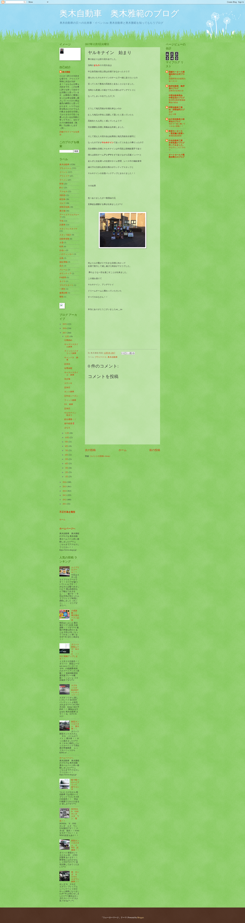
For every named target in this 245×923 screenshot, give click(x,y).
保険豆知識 (64, 207)
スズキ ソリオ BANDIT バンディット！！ (75, 690)
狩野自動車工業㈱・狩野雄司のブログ (177, 109)
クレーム (63, 269)
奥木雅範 (66, 72)
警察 (61, 296)
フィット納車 (70, 400)
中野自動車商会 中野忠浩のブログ (177, 96)
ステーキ (68, 383)
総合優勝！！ (70, 419)
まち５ (67, 427)
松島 (61, 246)
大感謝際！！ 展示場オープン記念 (75, 615)
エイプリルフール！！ (75, 569)
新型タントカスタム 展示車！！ (75, 725)
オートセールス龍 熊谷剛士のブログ (177, 155)
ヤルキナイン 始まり (71, 413)
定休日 (67, 364)
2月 (66, 472)
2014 (65, 490)
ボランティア (65, 273)
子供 (61, 220)
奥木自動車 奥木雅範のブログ (119, 13)
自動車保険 (64, 238)
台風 (61, 258)
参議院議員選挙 (175, 135)
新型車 (62, 199)
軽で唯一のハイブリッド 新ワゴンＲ (75, 784)
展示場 (62, 210)
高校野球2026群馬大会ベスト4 (177, 79)
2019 (65, 324)
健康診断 (63, 292)
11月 (67, 433)
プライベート (101, 357)
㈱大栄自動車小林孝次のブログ (177, 120)
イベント (63, 172)
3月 (66, 467)
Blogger (140, 917)
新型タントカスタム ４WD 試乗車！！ (75, 845)
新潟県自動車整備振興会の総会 (177, 101)
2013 (65, 495)
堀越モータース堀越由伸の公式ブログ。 (177, 74)
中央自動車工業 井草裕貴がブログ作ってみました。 (177, 142)
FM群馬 (62, 277)
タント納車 (69, 391)
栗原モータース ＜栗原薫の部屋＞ (177, 132)
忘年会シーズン (71, 395)
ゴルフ (62, 203)
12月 (67, 336)
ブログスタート (66, 285)
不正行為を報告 (67, 512)
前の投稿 (154, 450)
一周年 (62, 289)
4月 (66, 463)
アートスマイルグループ (69, 215)
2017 (65, 332)
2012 (65, 499)
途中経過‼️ (69, 423)
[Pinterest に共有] (133, 353)
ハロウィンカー (66, 254)
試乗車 (62, 224)
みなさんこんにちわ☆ (177, 148)
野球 (61, 183)
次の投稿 (90, 450)
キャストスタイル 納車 (71, 373)
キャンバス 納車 (71, 358)
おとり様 (172, 114)
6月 (66, 454)
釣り (61, 187)
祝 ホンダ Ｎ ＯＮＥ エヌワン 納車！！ (76, 877)
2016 (65, 482)
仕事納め (68, 340)
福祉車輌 (63, 262)
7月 (66, 450)
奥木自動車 (113, 357)
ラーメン (63, 180)
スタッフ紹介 (65, 234)
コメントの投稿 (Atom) (100, 456)
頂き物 (67, 379)
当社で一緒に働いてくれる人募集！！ (177, 124)
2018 (65, 328)
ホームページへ (67, 528)
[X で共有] (128, 353)
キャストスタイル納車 (71, 345)
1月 (66, 476)
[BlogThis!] (125, 353)
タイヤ (62, 281)
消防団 (62, 195)
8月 (66, 446)
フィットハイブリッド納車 (71, 352)
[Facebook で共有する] (130, 353)
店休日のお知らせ (176, 90)
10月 (67, 437)
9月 (66, 441)
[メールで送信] (122, 353)
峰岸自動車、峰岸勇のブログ (177, 87)
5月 (66, 459)
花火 (61, 265)
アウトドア (64, 176)
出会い (62, 250)
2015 (65, 486)
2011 (65, 503)
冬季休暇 (68, 368)
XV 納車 (68, 404)
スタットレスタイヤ (68, 228)
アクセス (63, 191)
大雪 (61, 242)
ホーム (123, 450)
